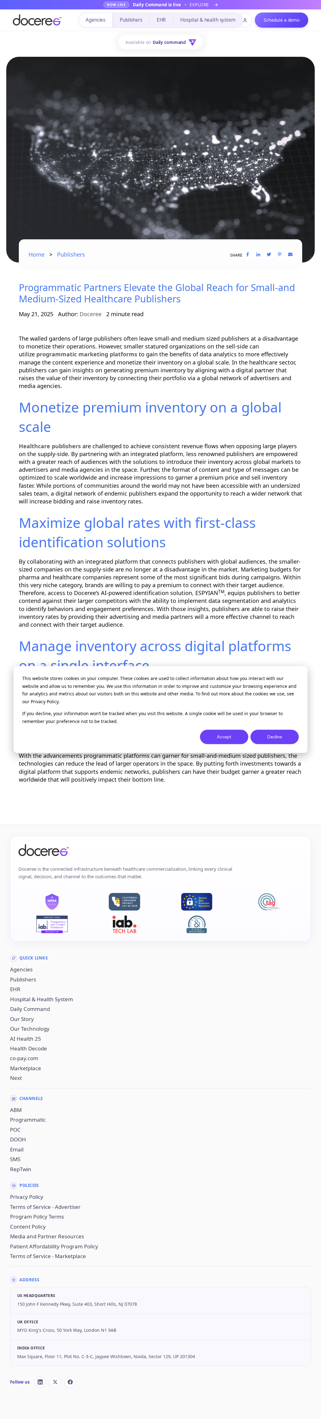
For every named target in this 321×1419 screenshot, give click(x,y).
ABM (16, 1109)
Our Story (22, 1019)
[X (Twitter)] (55, 1382)
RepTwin (20, 1169)
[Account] (244, 20)
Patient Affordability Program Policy (54, 1246)
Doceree (91, 314)
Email (17, 1149)
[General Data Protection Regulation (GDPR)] (196, 902)
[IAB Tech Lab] (124, 924)
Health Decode (28, 1048)
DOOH (18, 1139)
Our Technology (30, 1028)
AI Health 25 (25, 1038)
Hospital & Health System (41, 999)
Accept (224, 736)
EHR (161, 20)
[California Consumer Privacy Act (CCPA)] (124, 902)
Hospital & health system (207, 20)
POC (15, 1129)
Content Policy (28, 1226)
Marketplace (25, 1068)
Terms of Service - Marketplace (48, 1256)
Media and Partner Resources (47, 1236)
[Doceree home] (37, 20)
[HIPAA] (52, 902)
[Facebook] (70, 1382)
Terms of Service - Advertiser (45, 1206)
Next (16, 1078)
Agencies (95, 20)
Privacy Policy (26, 1196)
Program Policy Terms (37, 1216)
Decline (274, 736)
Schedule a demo (281, 20)
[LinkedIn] (40, 1382)
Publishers (131, 20)
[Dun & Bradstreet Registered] (196, 924)
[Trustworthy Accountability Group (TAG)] (269, 902)
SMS (15, 1159)
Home (37, 254)
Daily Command (30, 1008)
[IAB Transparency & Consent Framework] (52, 924)
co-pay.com (24, 1058)
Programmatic (28, 1119)
